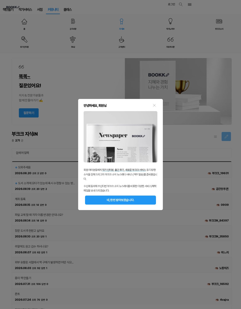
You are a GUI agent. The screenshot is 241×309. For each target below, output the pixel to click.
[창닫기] (154, 105)
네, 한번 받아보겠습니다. (120, 200)
